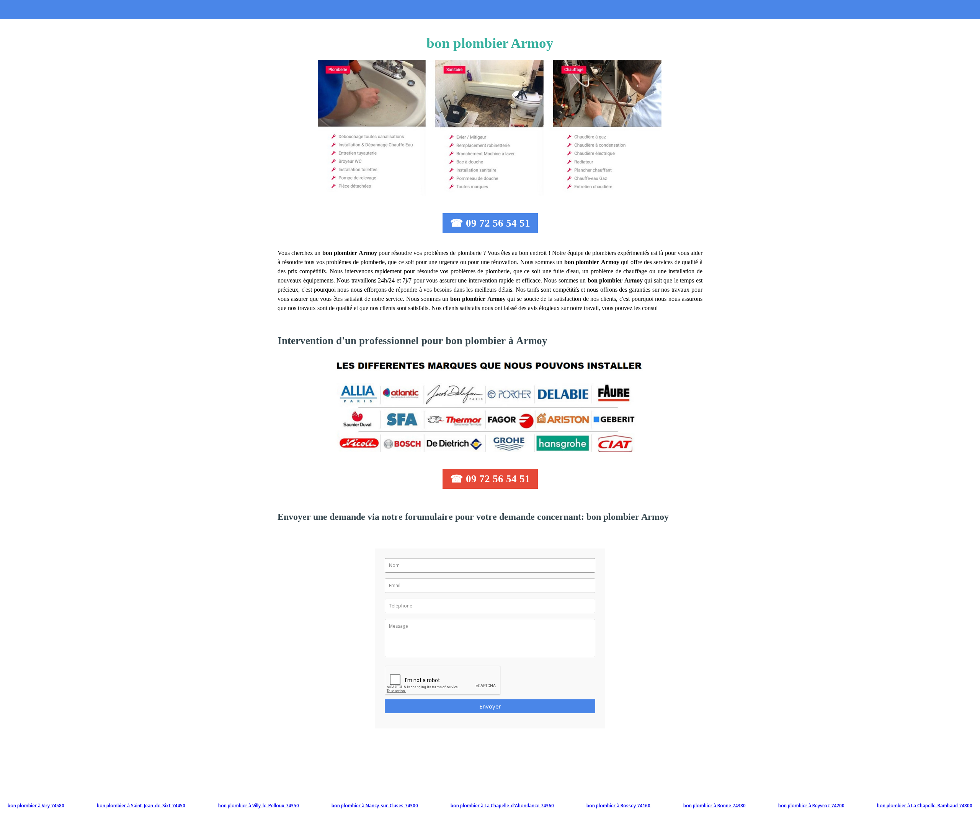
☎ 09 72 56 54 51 (490, 223)
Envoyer (490, 706)
